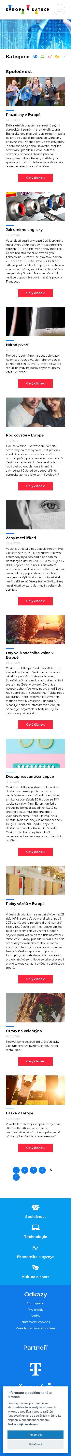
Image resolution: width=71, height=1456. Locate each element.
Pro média (35, 1309)
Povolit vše (35, 1434)
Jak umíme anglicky (24, 230)
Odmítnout (35, 1444)
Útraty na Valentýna (24, 1031)
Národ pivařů (18, 345)
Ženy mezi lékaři (21, 538)
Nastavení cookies (35, 1322)
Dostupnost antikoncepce (30, 776)
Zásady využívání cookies (35, 1328)
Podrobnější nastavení (22, 1424)
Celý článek (35, 178)
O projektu (35, 1303)
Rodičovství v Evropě (25, 435)
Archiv (35, 1316)
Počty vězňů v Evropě (25, 904)
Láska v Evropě (19, 1113)
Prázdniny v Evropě (23, 115)
